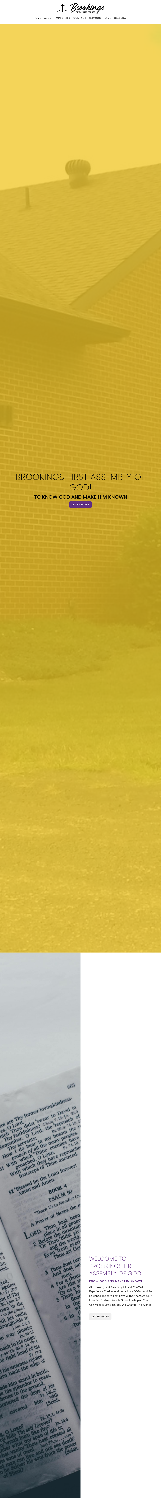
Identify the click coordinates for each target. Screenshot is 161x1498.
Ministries (63, 18)
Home (37, 18)
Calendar (121, 18)
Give (108, 18)
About (48, 18)
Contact (79, 18)
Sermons (95, 18)
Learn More (80, 504)
